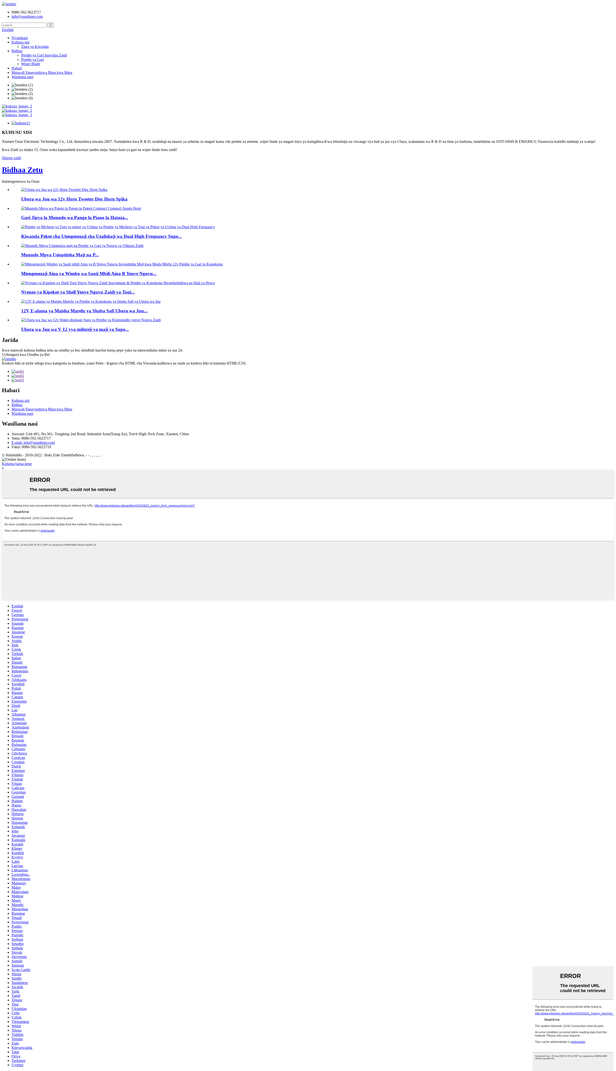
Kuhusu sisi (20, 42)
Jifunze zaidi (11, 158)
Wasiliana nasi (22, 77)
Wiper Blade (30, 64)
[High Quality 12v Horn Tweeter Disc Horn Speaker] (64, 190)
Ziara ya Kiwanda (35, 46)
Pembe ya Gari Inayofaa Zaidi (44, 55)
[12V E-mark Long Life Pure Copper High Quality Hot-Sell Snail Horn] (90, 301)
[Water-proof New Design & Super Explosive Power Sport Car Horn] (82, 246)
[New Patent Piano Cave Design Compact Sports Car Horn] (81, 208)
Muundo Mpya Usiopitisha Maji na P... (60, 254)
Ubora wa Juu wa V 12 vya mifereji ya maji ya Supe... (75, 329)
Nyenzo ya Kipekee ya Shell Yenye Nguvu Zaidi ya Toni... (78, 292)
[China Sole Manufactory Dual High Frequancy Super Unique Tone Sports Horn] (118, 227)
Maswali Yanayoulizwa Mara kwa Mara (42, 72)
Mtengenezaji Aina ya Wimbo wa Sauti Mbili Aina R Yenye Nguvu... (88, 273)
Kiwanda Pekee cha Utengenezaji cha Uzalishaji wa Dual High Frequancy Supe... (101, 236)
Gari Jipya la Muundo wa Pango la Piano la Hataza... (74, 217)
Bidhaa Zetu (22, 169)
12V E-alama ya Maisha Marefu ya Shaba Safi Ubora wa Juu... (84, 310)
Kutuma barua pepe (17, 464)
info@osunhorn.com (27, 16)
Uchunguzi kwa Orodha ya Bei (26, 355)
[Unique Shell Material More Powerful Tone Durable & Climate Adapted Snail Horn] (118, 283)
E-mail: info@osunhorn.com (33, 443)
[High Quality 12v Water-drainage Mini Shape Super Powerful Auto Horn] (91, 320)
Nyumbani (20, 38)
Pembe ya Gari (32, 59)
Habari (17, 68)
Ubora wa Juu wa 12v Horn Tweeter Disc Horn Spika (74, 199)
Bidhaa (17, 51)
